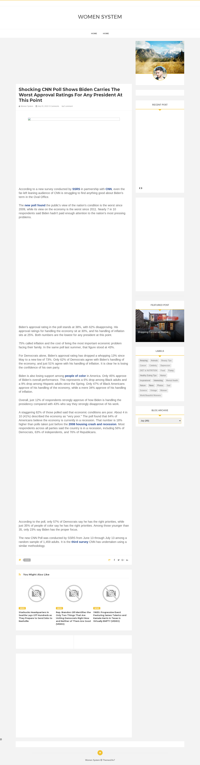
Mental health (172, 380)
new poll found (35, 205)
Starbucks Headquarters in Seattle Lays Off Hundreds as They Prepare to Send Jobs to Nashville (35, 616)
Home (106, 33)
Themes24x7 (109, 760)
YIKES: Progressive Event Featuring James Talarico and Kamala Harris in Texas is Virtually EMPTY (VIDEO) (109, 616)
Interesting (158, 380)
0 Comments (54, 106)
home (94, 33)
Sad (168, 385)
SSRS (76, 189)
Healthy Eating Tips (148, 375)
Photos (160, 385)
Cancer (143, 365)
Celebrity (153, 365)
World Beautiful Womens (150, 395)
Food (163, 370)
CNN (109, 189)
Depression (165, 365)
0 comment (68, 106)
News (27, 560)
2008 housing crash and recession (92, 424)
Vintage (153, 390)
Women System (100, 17)
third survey (80, 541)
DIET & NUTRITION (148, 370)
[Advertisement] (74, 61)
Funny (171, 370)
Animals (154, 360)
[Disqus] (74, 696)
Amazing (143, 360)
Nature (143, 385)
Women (163, 390)
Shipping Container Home (153, 332)
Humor (163, 375)
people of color (75, 375)
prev (140, 188)
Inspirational (145, 380)
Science (143, 390)
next (142, 188)
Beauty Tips (166, 360)
